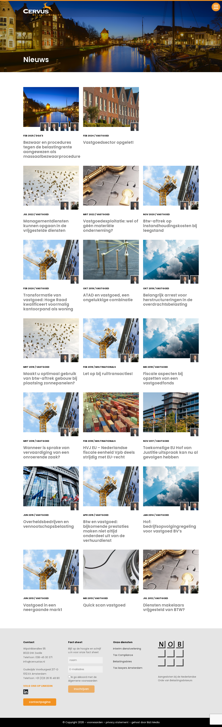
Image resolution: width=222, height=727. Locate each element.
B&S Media (153, 722)
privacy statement (117, 722)
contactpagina (39, 702)
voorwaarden (95, 722)
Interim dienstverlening (127, 648)
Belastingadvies (122, 661)
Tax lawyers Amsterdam (127, 668)
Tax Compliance (123, 655)
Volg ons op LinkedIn (38, 686)
